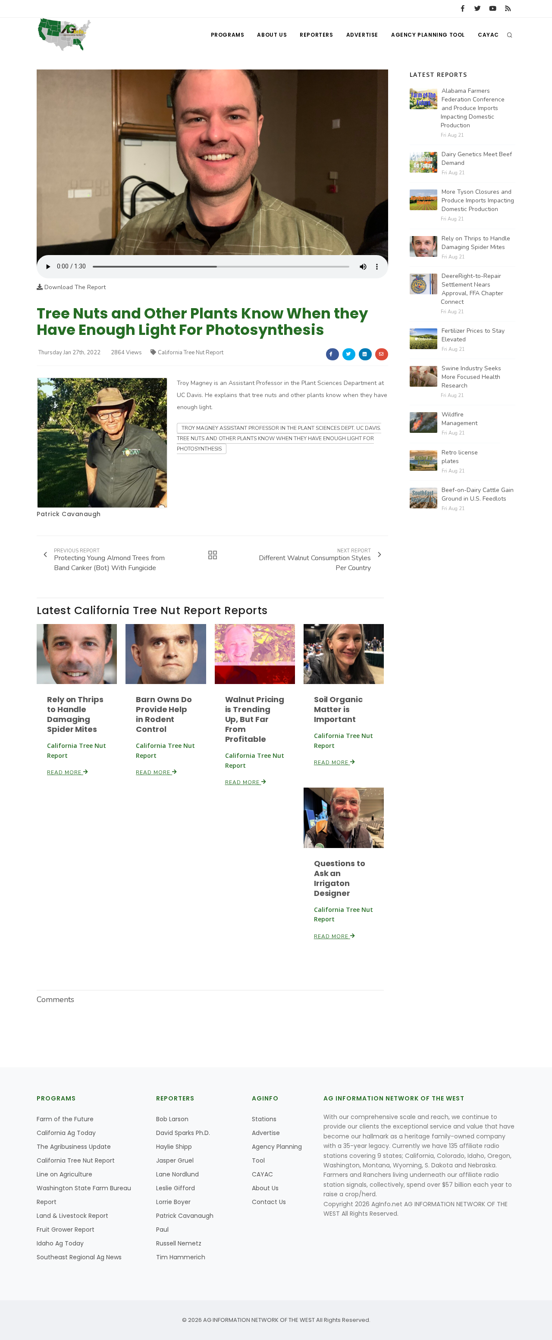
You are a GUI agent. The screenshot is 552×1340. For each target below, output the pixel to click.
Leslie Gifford (175, 1188)
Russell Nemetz (178, 1243)
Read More (65, 772)
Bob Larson (172, 1119)
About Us (272, 34)
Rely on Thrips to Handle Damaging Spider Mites (75, 714)
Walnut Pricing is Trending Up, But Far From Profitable (255, 719)
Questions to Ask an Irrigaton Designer (339, 878)
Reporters (316, 34)
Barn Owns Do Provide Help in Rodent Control (164, 714)
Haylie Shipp (174, 1146)
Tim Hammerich (180, 1257)
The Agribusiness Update (74, 1146)
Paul (162, 1229)
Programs (228, 34)
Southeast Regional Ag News (79, 1257)
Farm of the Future (65, 1119)
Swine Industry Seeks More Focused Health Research (471, 377)
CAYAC (488, 34)
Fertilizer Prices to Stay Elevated (473, 335)
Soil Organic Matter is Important (338, 709)
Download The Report (74, 287)
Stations (264, 1119)
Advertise (362, 34)
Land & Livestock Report (72, 1215)
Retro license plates (460, 456)
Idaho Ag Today (60, 1243)
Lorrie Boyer (173, 1202)
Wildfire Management (459, 418)
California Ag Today (66, 1133)
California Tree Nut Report (190, 352)
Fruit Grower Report (65, 1229)
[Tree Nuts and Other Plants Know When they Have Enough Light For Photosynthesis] (212, 162)
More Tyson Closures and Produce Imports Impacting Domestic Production (478, 200)
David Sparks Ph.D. (183, 1133)
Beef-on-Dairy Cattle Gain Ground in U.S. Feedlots (478, 494)
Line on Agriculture (64, 1174)
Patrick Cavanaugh (69, 514)
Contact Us (269, 1202)
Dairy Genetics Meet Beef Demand (477, 158)
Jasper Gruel (175, 1160)
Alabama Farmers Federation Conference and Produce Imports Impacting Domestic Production (473, 108)
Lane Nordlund (177, 1174)
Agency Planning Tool (428, 34)
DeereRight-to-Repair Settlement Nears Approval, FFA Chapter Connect (472, 289)
